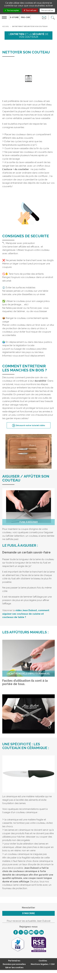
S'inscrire (28, 913)
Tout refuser (30, 10)
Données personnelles (14, 964)
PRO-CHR (25, 17)
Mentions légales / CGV (43, 964)
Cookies (43, 961)
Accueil (5, 26)
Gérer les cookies (14, 967)
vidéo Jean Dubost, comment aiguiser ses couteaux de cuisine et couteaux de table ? (25, 614)
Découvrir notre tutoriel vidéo (30, 425)
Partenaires (14, 961)
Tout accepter (12, 10)
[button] (53, 17)
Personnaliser (47, 10)
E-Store (14, 17)
